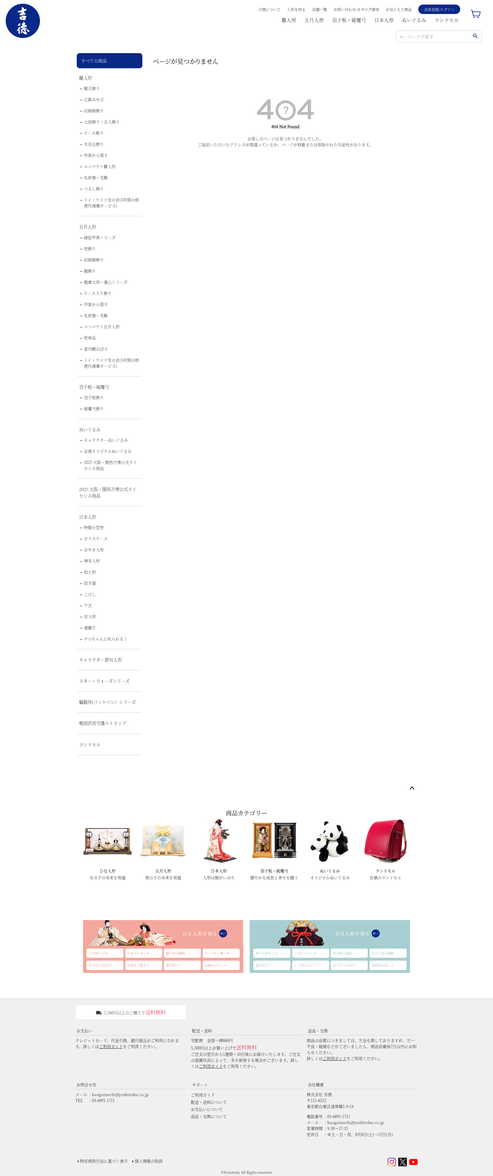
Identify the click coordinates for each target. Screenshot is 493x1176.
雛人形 (289, 20)
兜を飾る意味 (342, 953)
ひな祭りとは (98, 953)
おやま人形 (94, 549)
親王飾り (92, 88)
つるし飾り (94, 188)
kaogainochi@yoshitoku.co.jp (120, 1094)
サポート (200, 1084)
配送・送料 (202, 1030)
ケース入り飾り (98, 293)
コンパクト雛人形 (100, 166)
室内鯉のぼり (96, 349)
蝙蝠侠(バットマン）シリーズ (107, 702)
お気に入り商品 (399, 9)
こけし (90, 594)
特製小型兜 (94, 527)
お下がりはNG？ (100, 965)
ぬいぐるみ (414, 20)
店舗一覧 (319, 9)
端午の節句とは (267, 953)
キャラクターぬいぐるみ (106, 440)
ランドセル (447, 20)
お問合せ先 (86, 1084)
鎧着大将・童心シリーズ (106, 282)
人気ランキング (138, 953)
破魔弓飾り (94, 408)
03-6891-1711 (103, 1100)
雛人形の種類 (175, 953)
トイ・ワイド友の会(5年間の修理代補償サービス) (111, 203)
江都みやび (94, 99)
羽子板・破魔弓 (349, 20)
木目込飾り (94, 144)
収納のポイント (216, 965)
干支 (88, 605)
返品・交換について (209, 1116)
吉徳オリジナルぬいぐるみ (108, 451)
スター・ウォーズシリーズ (104, 681)
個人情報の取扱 (149, 1161)
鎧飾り (90, 271)
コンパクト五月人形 (102, 326)
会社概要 (316, 1084)
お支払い (84, 1030)
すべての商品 (94, 60)
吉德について (269, 9)
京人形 (90, 616)
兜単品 (90, 337)
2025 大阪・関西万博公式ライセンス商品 (110, 465)
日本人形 (384, 20)
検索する (475, 36)
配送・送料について (209, 1102)
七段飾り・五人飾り (102, 122)
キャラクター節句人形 (100, 659)
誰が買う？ (174, 965)
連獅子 (90, 627)
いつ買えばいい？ (307, 965)
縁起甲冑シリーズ (100, 237)
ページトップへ (412, 788)
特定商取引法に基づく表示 (104, 1161)
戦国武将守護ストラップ (102, 723)
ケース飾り (94, 133)
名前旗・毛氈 (96, 177)
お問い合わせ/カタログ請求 (356, 9)
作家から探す (96, 155)
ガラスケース (96, 538)
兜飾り (90, 248)
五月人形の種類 (383, 953)
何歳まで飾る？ (138, 965)
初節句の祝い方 (383, 965)
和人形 (90, 572)
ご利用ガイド (111, 1046)
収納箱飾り (94, 110)
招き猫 (90, 583)
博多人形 (92, 561)
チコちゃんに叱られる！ (106, 639)
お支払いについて (207, 1109)
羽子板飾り (94, 397)
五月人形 (314, 20)
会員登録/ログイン (439, 9)
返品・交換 (318, 1030)
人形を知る (296, 9)
